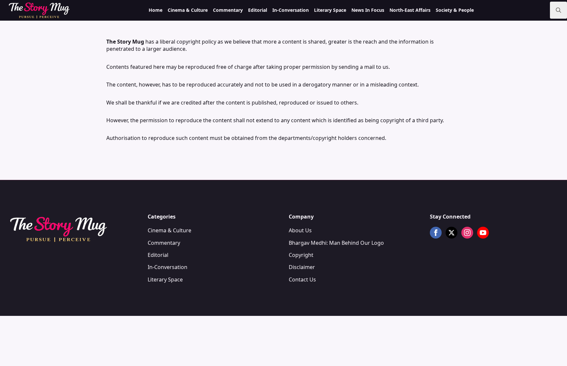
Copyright (301, 255)
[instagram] (467, 233)
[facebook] (436, 233)
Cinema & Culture (188, 10)
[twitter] (451, 233)
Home (155, 10)
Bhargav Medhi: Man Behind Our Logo (336, 242)
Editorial (257, 10)
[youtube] (483, 233)
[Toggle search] (558, 10)
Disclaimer (302, 267)
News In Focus (367, 10)
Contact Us (302, 279)
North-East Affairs (409, 10)
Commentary (228, 10)
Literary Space (330, 10)
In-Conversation (290, 10)
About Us (300, 230)
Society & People (455, 10)
